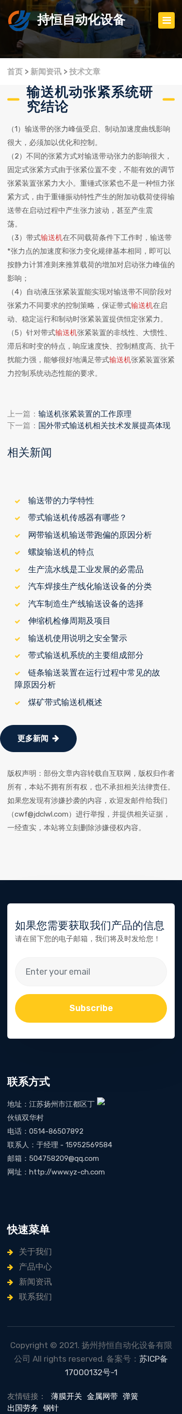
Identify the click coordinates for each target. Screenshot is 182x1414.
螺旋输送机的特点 (61, 552)
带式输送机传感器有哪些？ (77, 517)
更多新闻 (33, 738)
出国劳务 (22, 1408)
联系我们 (34, 1297)
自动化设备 (81, 19)
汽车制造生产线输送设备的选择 (86, 604)
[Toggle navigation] (166, 20)
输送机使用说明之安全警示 (77, 638)
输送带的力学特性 (61, 500)
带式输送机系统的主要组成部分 (86, 655)
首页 (15, 71)
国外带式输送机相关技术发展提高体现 (104, 425)
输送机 (52, 237)
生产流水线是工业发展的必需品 (86, 569)
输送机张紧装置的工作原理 (85, 413)
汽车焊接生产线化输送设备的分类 (90, 586)
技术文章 (84, 71)
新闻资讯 (46, 71)
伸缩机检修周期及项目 (69, 621)
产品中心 (34, 1266)
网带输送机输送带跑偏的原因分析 (90, 535)
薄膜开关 (66, 1396)
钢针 (51, 1408)
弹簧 (130, 1396)
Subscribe (91, 1008)
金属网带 (102, 1396)
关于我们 (34, 1251)
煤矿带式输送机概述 (65, 702)
